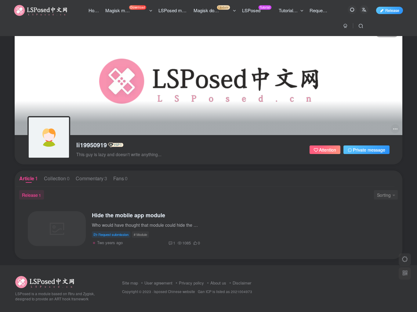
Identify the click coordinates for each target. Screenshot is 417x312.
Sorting (384, 195)
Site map (130, 283)
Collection (57, 178)
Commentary (91, 178)
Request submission (113, 234)
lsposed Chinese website (174, 291)
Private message (369, 150)
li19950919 (91, 145)
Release (392, 10)
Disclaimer (242, 283)
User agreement (158, 283)
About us (218, 283)
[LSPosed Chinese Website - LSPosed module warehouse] (44, 281)
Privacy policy (191, 283)
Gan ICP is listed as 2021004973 (225, 291)
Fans (120, 178)
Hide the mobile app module (128, 215)
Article (28, 178)
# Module (140, 234)
